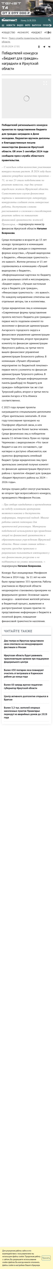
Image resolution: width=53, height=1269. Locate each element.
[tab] (10, 25)
